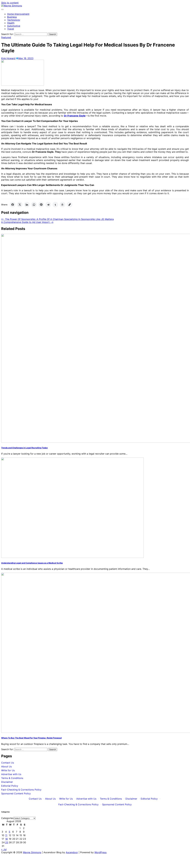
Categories (7, 818)
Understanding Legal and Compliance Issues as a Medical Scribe (32, 563)
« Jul (4, 849)
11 (6, 835)
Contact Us (7, 762)
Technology (13, 19)
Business (12, 16)
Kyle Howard (8, 58)
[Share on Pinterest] (41, 204)
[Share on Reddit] (48, 204)
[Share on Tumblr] (55, 204)
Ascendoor (72, 852)
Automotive (13, 25)
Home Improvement (18, 13)
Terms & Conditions (12, 778)
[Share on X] (20, 204)
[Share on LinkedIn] (27, 204)
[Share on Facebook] (12, 204)
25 (6, 842)
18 (6, 838)
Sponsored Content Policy (16, 793)
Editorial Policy (9, 785)
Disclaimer (7, 781)
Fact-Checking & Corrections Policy (21, 789)
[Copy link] (69, 204)
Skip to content (10, 2)
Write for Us (8, 770)
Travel (10, 28)
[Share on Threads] (62, 204)
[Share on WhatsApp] (34, 204)
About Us (6, 766)
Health (10, 22)
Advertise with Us (11, 774)
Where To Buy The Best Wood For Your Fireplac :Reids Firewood (31, 738)
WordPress (100, 852)
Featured (6, 37)
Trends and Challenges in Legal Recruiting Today (24, 448)
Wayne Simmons (32, 852)
